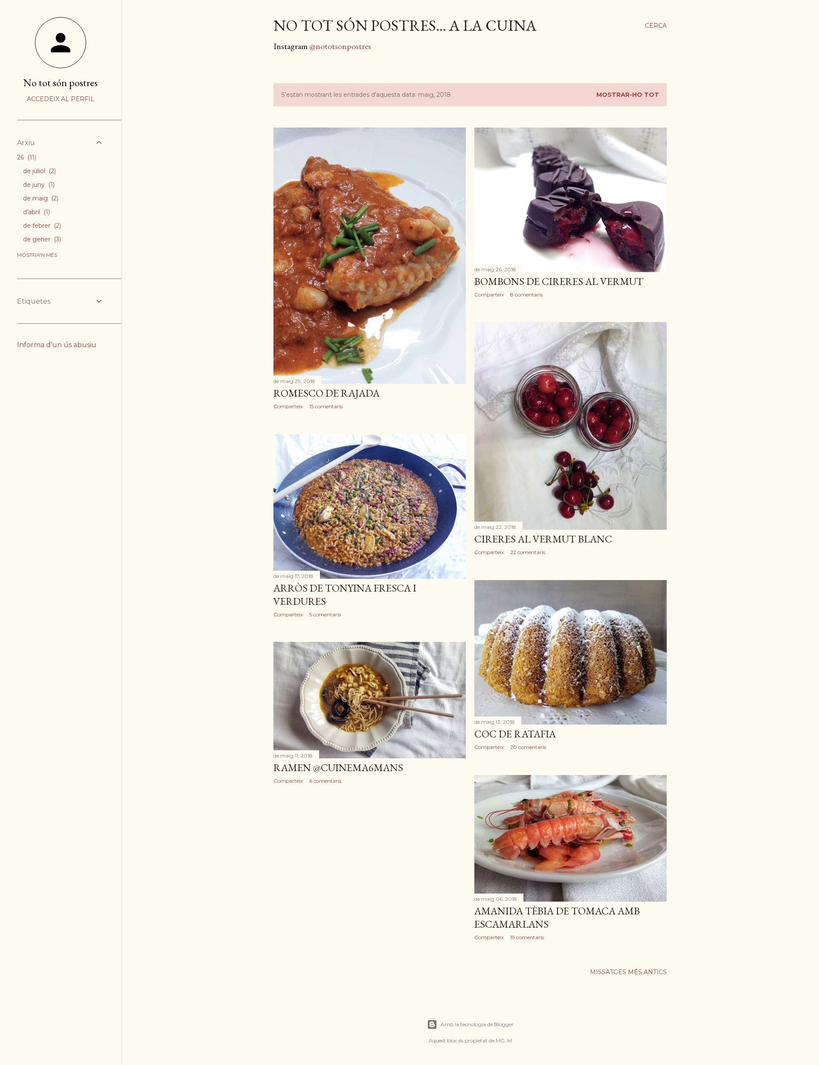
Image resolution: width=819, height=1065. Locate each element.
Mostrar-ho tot (627, 95)
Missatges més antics (628, 972)
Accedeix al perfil (60, 99)
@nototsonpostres (340, 46)
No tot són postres (60, 82)
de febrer (41, 225)
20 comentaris (528, 747)
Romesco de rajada (326, 393)
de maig (40, 198)
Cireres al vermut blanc (543, 539)
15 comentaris (326, 406)
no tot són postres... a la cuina (405, 25)
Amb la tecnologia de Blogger (477, 1024)
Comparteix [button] (288, 406)
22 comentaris (527, 552)
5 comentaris (325, 614)
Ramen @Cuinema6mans (338, 767)
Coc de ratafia (515, 733)
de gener (41, 239)
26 (26, 157)
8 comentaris (526, 294)
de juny (38, 185)
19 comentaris (527, 937)
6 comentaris (325, 781)
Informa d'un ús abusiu (56, 345)
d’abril (35, 212)
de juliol (38, 171)
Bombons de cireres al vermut (558, 281)
